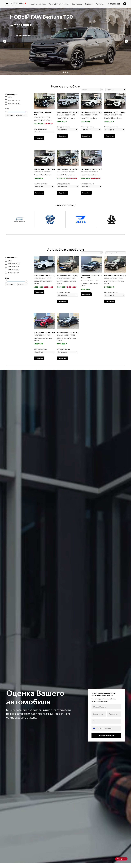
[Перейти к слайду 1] (63, 72)
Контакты (100, 4)
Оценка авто (77, 4)
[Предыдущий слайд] (4, 41)
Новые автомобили (38, 4)
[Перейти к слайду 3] (67, 72)
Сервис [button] (88, 4)
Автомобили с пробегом (59, 4)
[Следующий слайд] (126, 41)
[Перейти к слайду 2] (65, 72)
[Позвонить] (124, 3)
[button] (121, 858)
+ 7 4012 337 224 (113, 4)
